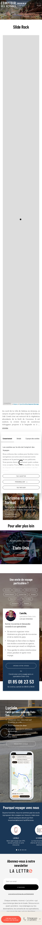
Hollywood (15, 603)
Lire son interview (26, 619)
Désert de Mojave (15, 599)
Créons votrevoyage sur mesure (11, 919)
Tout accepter (21, 476)
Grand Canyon (9, 594)
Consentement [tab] (7, 438)
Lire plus (5, 428)
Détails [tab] (19, 438)
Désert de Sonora (30, 590)
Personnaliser (20, 482)
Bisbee (33, 594)
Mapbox (15, 404)
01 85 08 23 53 (21, 681)
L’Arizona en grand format (19, 500)
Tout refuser (21, 487)
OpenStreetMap (23, 404)
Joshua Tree (22, 594)
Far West (28, 599)
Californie (17, 590)
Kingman (26, 603)
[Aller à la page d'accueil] (8, 4)
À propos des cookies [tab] (32, 438)
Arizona (7, 590)
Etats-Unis (21, 544)
